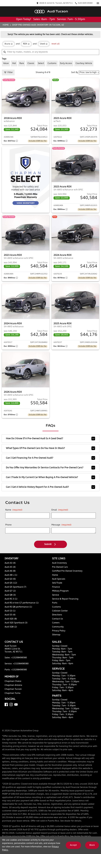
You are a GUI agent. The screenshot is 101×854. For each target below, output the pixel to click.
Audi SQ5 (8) (11, 619)
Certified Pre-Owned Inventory (67, 571)
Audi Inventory (59, 563)
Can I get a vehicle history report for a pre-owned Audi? (37, 487)
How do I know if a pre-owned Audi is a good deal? (34, 438)
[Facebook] (6, 704)
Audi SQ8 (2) (11, 627)
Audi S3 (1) (10, 611)
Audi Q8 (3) (10, 595)
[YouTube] (16, 704)
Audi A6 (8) (10, 571)
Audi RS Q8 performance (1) (18, 607)
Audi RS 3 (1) (11, 599)
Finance (56, 587)
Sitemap (56, 635)
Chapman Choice (13, 681)
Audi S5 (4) (10, 615)
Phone (8, 525)
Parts (54, 603)
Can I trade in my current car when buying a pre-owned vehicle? (42, 477)
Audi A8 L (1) (11, 575)
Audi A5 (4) (10, 567)
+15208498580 (19, 658)
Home (6, 25)
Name (13, 510)
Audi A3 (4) (10, 563)
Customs (56, 607)
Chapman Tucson (13, 689)
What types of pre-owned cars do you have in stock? (35, 448)
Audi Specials (58, 579)
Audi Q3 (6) (10, 579)
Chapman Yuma (12, 693)
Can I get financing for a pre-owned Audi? (29, 458)
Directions (57, 615)
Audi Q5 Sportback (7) (15, 587)
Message (61, 525)
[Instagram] (11, 704)
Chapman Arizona (13, 685)
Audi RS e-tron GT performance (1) (22, 603)
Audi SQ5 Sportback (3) (16, 623)
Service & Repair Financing (65, 599)
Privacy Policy (58, 631)
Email (59, 510)
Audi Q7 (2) (10, 591)
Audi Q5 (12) (11, 583)
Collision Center (60, 611)
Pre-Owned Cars (60, 567)
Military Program (60, 591)
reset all (55, 44)
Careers (56, 623)
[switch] (98, 3)
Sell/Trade (57, 583)
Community (58, 627)
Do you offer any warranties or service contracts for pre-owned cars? (44, 467)
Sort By (74, 72)
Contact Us (57, 619)
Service (55, 595)
